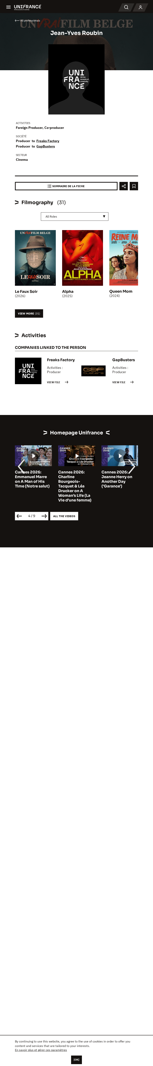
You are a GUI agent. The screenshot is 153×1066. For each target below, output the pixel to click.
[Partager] (123, 186)
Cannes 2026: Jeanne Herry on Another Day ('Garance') (117, 479)
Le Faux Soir (26, 291)
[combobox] (74, 216)
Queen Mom (120, 291)
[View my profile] (140, 7)
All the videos (64, 516)
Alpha (68, 291)
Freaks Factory (47, 141)
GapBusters (45, 146)
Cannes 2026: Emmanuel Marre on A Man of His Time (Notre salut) (32, 479)
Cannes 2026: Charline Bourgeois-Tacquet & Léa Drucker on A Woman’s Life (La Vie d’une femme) (74, 486)
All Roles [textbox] (51, 216)
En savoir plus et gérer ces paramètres (41, 1050)
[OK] (76, 1059)
